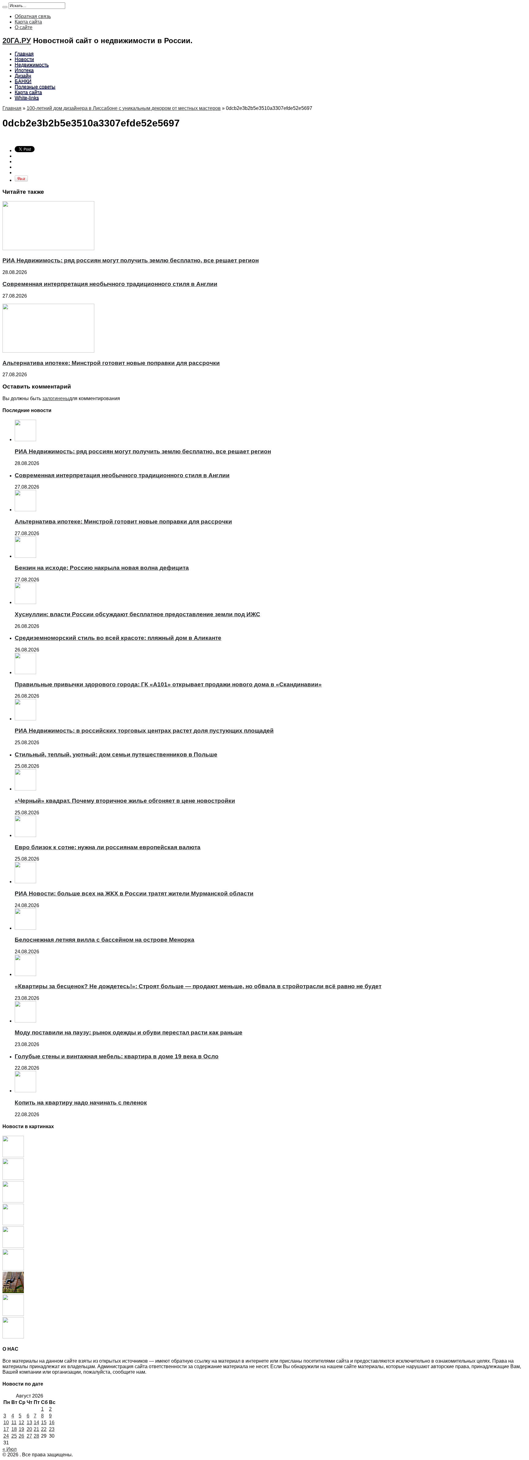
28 (36, 1436)
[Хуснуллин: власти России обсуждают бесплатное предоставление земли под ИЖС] (13, 1223)
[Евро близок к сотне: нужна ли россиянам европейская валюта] (13, 1314)
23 (51, 1429)
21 (36, 1429)
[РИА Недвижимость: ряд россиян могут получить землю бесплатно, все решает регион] (13, 1155)
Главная (24, 53)
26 (21, 1436)
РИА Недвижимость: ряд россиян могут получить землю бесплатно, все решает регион (130, 260)
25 (14, 1436)
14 (36, 1422)
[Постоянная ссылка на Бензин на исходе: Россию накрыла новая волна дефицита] (25, 556)
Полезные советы (35, 86)
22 (44, 1429)
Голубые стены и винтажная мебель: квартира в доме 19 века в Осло (117, 1056)
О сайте (23, 27)
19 (21, 1429)
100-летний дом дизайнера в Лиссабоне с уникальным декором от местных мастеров (124, 108)
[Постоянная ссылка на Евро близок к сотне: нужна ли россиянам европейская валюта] (25, 835)
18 (14, 1429)
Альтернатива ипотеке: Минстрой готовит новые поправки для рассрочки (111, 363)
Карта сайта (28, 21)
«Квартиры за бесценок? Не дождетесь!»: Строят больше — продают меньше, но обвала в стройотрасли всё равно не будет (198, 986)
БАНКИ (23, 81)
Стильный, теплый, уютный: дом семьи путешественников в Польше (116, 754)
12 (21, 1422)
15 (44, 1422)
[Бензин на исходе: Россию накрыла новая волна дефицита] (13, 1200)
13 (29, 1422)
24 (6, 1436)
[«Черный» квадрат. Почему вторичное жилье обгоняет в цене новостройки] (13, 1291)
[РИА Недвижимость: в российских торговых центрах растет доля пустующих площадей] (13, 1268)
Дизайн (23, 75)
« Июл (9, 1449)
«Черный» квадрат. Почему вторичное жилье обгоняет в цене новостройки (125, 801)
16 (51, 1422)
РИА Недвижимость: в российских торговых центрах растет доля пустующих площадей (144, 730)
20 (29, 1429)
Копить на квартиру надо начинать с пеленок (81, 1102)
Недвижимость (32, 64)
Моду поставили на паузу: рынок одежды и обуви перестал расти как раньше (128, 1032)
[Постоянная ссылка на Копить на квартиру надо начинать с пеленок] (25, 1090)
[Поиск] (4, 7)
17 (6, 1429)
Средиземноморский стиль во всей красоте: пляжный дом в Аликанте (118, 638)
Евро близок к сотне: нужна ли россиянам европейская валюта (108, 847)
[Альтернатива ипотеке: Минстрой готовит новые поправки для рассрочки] (13, 1178)
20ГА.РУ (16, 40)
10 (6, 1422)
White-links (27, 97)
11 (14, 1422)
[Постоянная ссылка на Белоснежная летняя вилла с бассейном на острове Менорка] (25, 928)
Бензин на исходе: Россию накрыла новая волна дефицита (102, 568)
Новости (24, 59)
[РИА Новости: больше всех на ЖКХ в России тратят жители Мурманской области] (13, 1336)
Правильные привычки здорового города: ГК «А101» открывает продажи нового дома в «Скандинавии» (168, 684)
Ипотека (24, 70)
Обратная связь (33, 16)
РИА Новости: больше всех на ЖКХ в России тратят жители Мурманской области (134, 893)
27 (29, 1436)
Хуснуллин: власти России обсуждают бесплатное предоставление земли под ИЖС (137, 614)
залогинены (55, 398)
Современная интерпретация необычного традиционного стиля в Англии (109, 284)
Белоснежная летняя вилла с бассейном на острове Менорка (104, 939)
